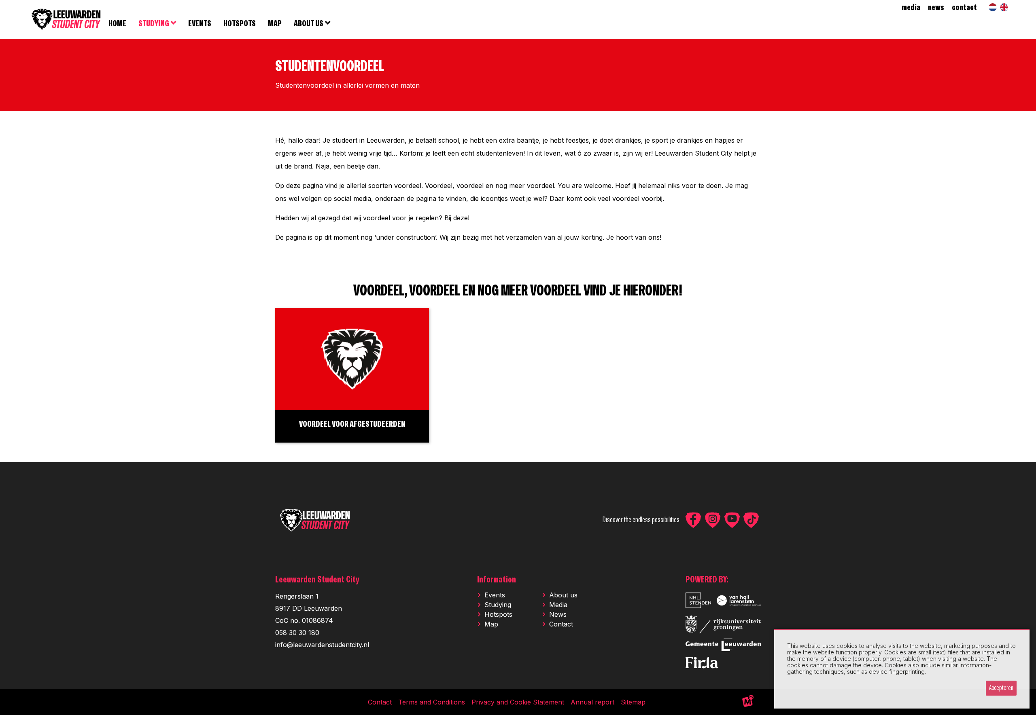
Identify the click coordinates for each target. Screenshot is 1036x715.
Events (494, 595)
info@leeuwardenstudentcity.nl (322, 645)
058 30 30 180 (297, 633)
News (558, 614)
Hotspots (498, 614)
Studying (497, 605)
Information (496, 579)
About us (563, 595)
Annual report (592, 702)
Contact (561, 624)
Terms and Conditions (431, 702)
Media (558, 605)
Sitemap (633, 702)
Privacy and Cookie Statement (517, 702)
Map (491, 624)
